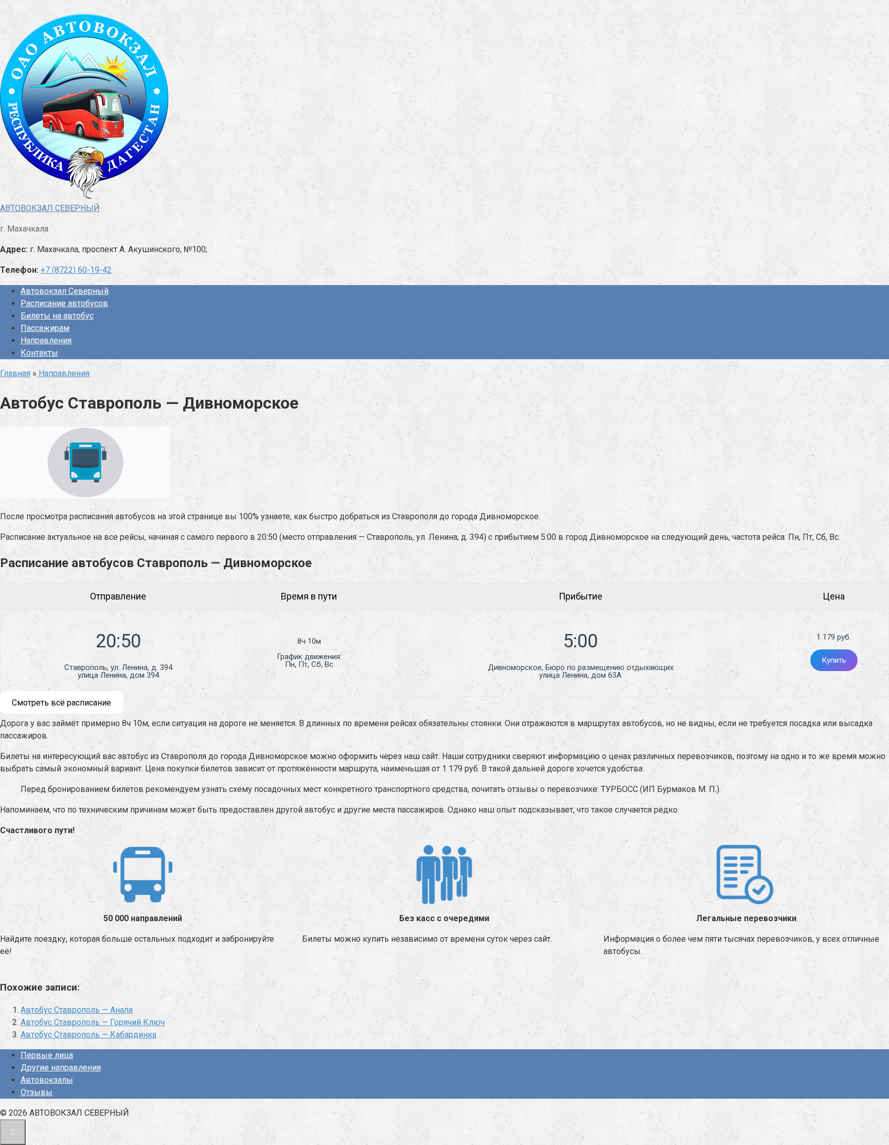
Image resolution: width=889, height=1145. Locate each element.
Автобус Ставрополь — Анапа (77, 1010)
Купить (834, 660)
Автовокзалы (47, 1080)
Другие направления (61, 1067)
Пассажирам (45, 328)
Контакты (39, 353)
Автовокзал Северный (65, 291)
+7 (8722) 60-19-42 (76, 270)
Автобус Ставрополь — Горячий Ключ (93, 1022)
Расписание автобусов (64, 303)
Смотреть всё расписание (61, 703)
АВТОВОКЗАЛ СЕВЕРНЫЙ (50, 208)
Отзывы (36, 1092)
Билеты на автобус (57, 316)
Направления (46, 340)
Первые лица (47, 1055)
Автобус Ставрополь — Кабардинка (88, 1035)
